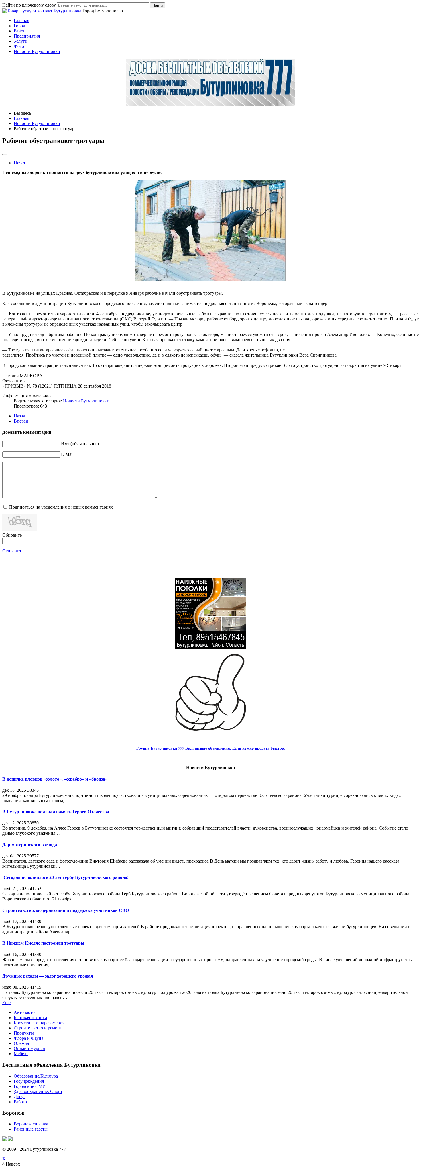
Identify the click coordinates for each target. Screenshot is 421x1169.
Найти (157, 5)
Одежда (21, 1043)
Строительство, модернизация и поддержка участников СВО (65, 910)
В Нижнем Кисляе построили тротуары (43, 943)
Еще (6, 1002)
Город (19, 25)
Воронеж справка (31, 1123)
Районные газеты (31, 1129)
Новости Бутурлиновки (37, 51)
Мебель (21, 1053)
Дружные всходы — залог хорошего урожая (47, 975)
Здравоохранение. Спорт (38, 1091)
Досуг (19, 1096)
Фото (19, 46)
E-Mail (67, 454)
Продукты (24, 1033)
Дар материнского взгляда (29, 844)
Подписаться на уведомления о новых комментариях (61, 507)
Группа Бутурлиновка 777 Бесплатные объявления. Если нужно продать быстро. (210, 748)
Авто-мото (24, 1012)
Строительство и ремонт (38, 1027)
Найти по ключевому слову (29, 5)
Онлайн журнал (29, 1048)
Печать (20, 162)
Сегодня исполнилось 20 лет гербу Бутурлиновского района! (65, 877)
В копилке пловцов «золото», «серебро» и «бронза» (54, 779)
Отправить (12, 550)
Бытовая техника (30, 1017)
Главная (21, 20)
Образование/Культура (36, 1076)
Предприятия (27, 36)
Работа (20, 1101)
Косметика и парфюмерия (39, 1022)
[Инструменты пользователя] (4, 154)
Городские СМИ (30, 1086)
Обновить (12, 535)
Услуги (20, 41)
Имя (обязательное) (80, 443)
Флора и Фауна (28, 1038)
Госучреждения (29, 1081)
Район (20, 30)
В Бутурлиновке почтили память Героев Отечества (55, 811)
